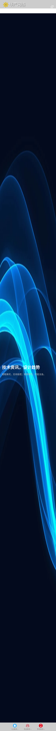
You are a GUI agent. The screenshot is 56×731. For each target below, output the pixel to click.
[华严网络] (14, 4)
